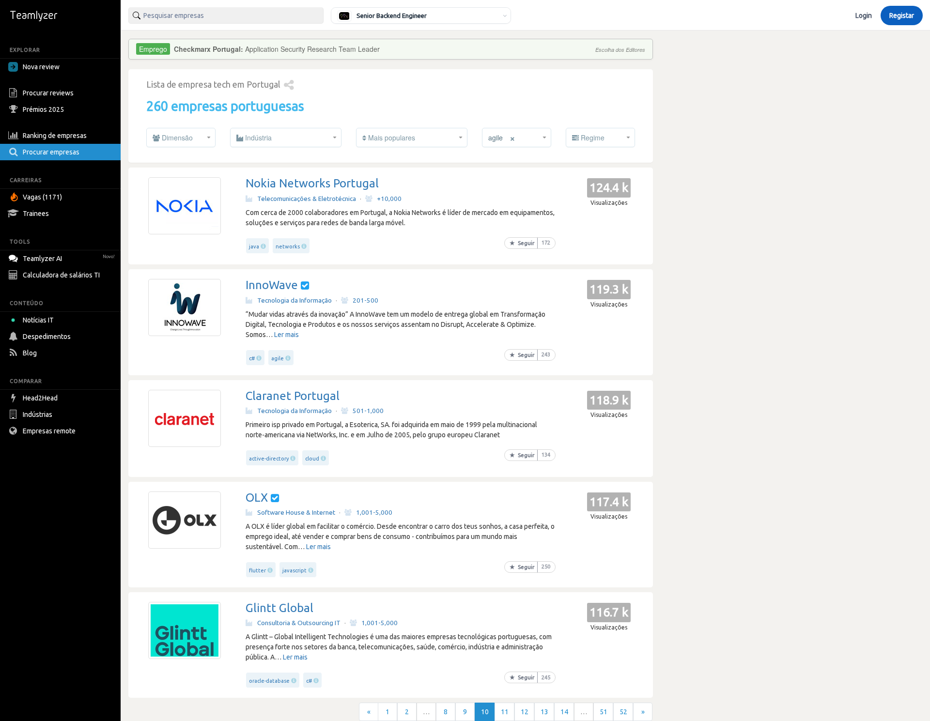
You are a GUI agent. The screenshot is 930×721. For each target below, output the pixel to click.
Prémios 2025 (43, 109)
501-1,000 (368, 410)
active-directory (269, 458)
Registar (901, 15)
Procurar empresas (51, 152)
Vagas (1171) (42, 197)
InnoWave (272, 284)
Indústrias (37, 414)
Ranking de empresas (55, 135)
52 (623, 712)
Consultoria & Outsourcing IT (299, 623)
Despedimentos (47, 336)
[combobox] (226, 15)
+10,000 (389, 198)
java (254, 246)
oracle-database (269, 681)
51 (603, 712)
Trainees (36, 213)
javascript (294, 570)
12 (524, 712)
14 (564, 712)
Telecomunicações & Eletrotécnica (306, 198)
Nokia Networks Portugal (312, 183)
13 (544, 712)
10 (485, 712)
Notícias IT (38, 320)
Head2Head (40, 398)
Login (863, 15)
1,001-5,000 (374, 512)
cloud (312, 458)
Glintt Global (279, 607)
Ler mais (286, 334)
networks (288, 246)
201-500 (365, 300)
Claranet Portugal (293, 395)
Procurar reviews (48, 93)
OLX (258, 497)
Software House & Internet (296, 512)
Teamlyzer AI (69, 258)
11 (505, 712)
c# (252, 358)
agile (277, 358)
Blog (30, 353)
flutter (257, 570)
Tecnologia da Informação (294, 300)
